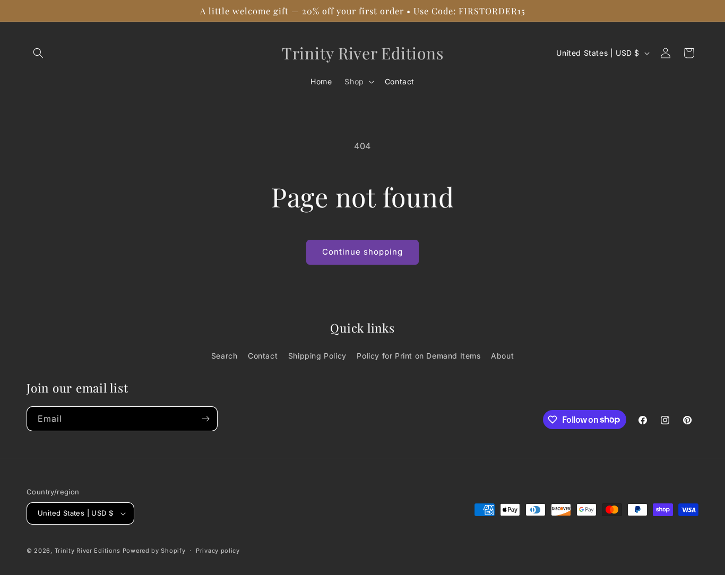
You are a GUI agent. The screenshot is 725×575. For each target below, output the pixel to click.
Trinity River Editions (87, 550)
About (502, 355)
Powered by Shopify (154, 550)
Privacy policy (218, 550)
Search (224, 355)
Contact (263, 355)
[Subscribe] (205, 418)
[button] (38, 53)
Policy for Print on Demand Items (418, 355)
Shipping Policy (317, 355)
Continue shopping (362, 252)
